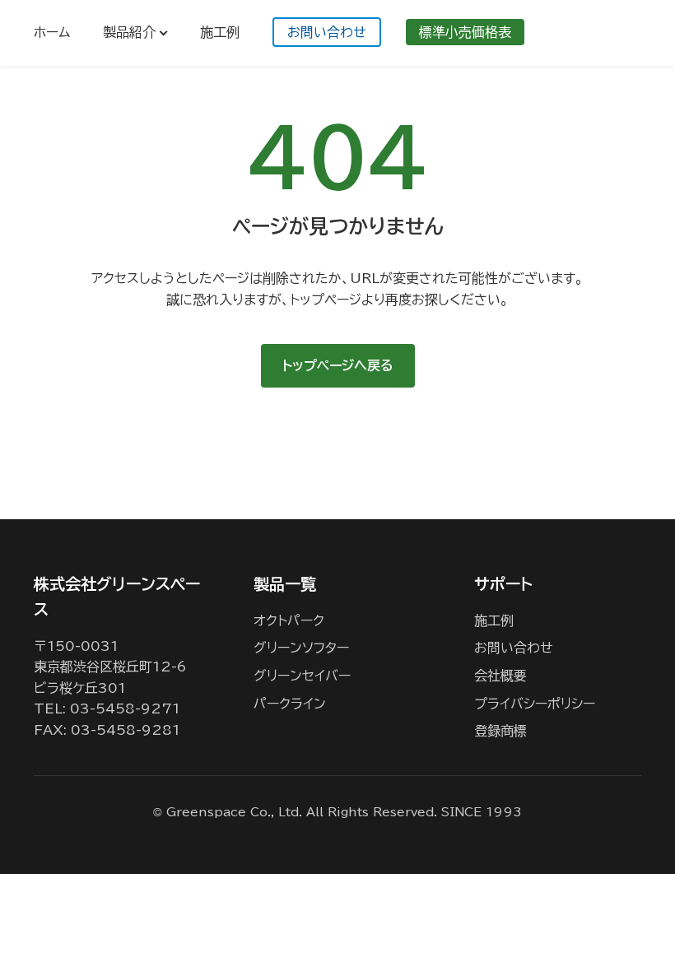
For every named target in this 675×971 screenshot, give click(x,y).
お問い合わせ (326, 32)
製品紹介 (129, 32)
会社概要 (500, 675)
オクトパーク (289, 620)
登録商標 (500, 730)
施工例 (220, 32)
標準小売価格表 (465, 32)
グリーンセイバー (302, 675)
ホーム (52, 32)
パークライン (290, 703)
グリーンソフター (301, 647)
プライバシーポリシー (534, 703)
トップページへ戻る (337, 365)
